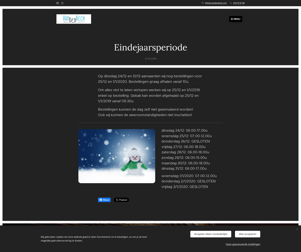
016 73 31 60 (239, 3)
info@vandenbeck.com (216, 3)
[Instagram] (62, 3)
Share (106, 200)
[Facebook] (58, 3)
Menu (237, 19)
